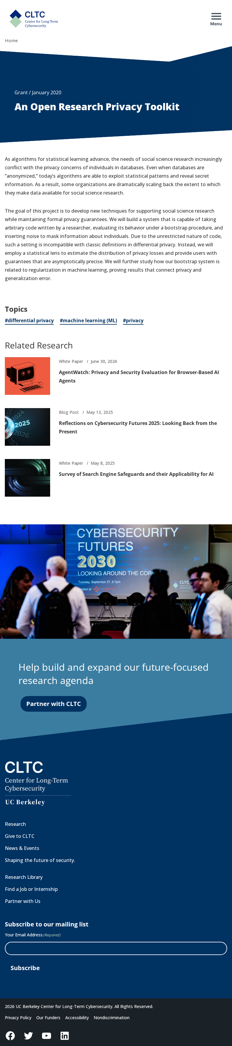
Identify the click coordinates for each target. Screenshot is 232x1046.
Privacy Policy (18, 1017)
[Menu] (216, 16)
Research (15, 824)
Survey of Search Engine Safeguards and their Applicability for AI (136, 474)
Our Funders (48, 1017)
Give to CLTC (19, 836)
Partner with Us (22, 901)
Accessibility (77, 1017)
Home (11, 40)
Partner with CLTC (53, 704)
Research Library (24, 877)
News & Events (22, 848)
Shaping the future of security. (40, 860)
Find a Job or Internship (31, 889)
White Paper (71, 361)
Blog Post (69, 412)
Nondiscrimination (112, 1017)
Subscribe (25, 968)
